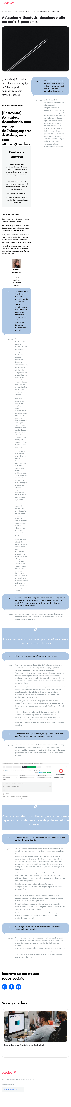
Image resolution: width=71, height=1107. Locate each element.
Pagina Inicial (6, 12)
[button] (67, 3)
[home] (8, 3)
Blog (15, 12)
